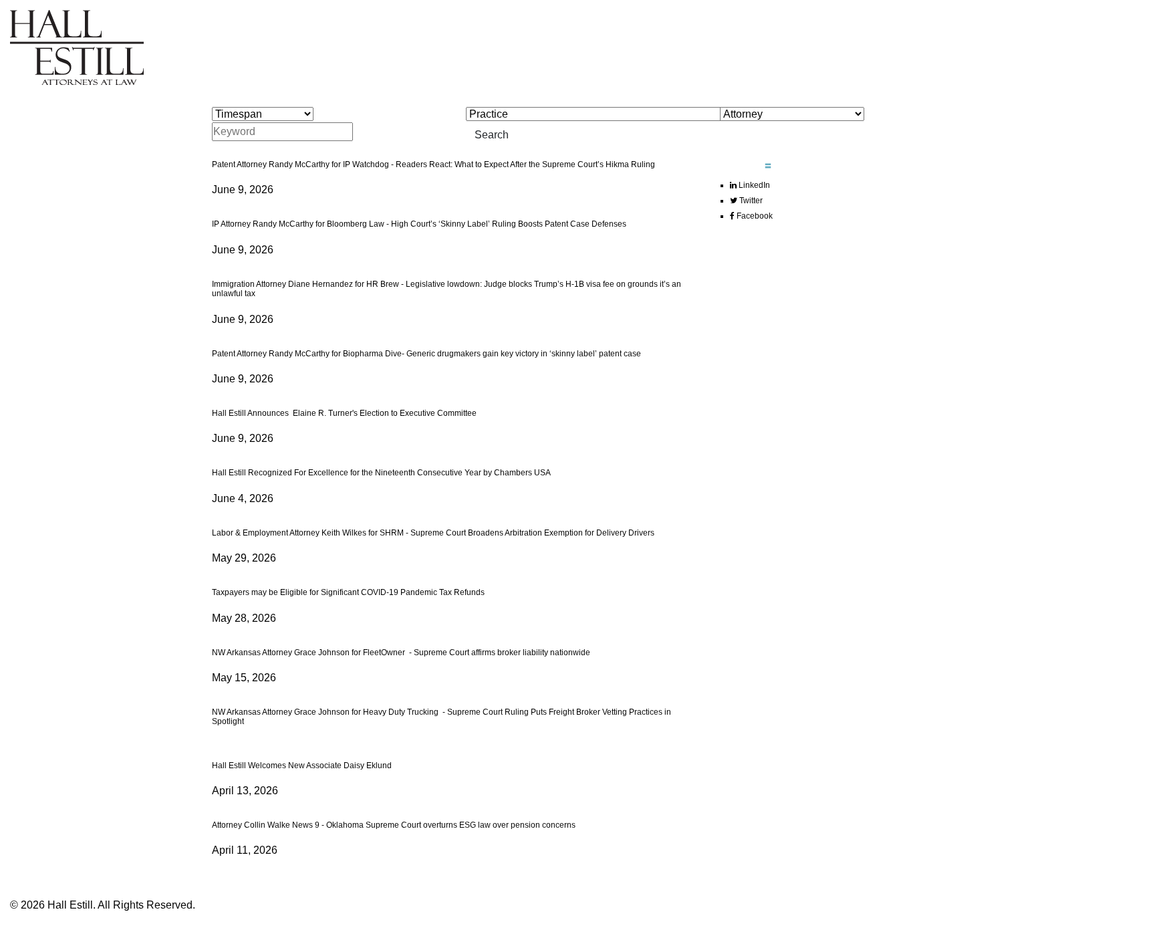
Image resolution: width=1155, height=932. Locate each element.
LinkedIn (753, 185)
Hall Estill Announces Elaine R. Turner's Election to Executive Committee (345, 413)
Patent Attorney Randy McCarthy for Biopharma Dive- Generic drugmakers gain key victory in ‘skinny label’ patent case (426, 353)
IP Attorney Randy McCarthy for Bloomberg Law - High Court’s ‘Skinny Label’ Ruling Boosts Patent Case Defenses (419, 224)
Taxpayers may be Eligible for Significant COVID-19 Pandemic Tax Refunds (348, 592)
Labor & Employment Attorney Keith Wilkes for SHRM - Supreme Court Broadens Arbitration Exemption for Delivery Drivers (433, 533)
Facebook (754, 216)
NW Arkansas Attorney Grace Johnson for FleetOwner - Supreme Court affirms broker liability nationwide (401, 652)
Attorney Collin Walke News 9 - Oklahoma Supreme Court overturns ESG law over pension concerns (393, 825)
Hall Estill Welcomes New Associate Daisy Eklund (302, 765)
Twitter (750, 200)
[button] (735, 162)
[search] (583, 127)
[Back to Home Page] (77, 46)
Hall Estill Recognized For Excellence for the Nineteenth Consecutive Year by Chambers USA (381, 472)
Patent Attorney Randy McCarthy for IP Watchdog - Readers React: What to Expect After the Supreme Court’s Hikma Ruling (433, 164)
